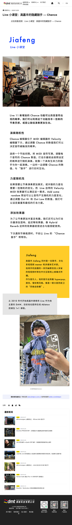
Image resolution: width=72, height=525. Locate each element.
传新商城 (25, 4)
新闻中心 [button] (34, 2)
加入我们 (24, 512)
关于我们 (43, 2)
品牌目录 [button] (25, 2)
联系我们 (16, 512)
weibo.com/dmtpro (55, 397)
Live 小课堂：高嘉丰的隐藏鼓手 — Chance (42, 21)
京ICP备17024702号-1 (22, 508)
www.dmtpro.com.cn (34, 397)
